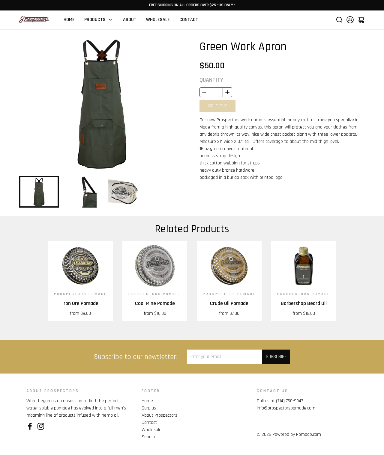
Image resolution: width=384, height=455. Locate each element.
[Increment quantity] (227, 92)
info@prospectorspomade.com (286, 408)
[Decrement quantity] (204, 92)
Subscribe (276, 356)
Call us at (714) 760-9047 (280, 401)
